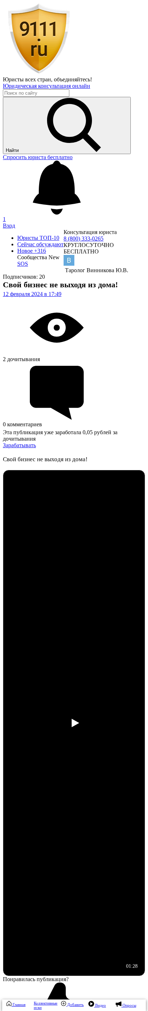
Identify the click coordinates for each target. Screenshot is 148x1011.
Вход (9, 226)
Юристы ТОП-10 (38, 238)
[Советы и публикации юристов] (39, 73)
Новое (31, 251)
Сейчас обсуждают (40, 244)
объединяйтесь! (73, 79)
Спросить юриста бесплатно (38, 157)
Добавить (75, 1004)
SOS (22, 264)
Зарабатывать (19, 445)
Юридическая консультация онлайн (46, 86)
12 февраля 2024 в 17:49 (32, 294)
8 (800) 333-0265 (83, 238)
